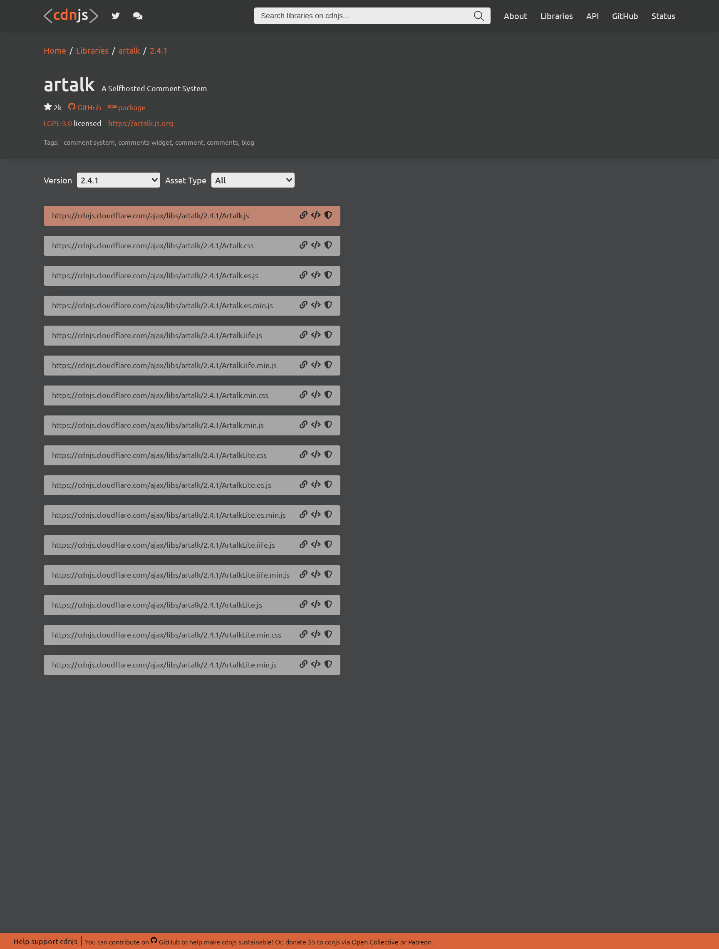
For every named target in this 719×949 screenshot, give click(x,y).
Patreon (419, 941)
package (131, 107)
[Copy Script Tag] (316, 215)
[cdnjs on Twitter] (116, 15)
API (592, 15)
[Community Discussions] (138, 15)
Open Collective (375, 941)
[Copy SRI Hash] (328, 215)
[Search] (479, 16)
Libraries (556, 15)
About (515, 15)
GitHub (625, 15)
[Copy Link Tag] (316, 245)
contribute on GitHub (144, 941)
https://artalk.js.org (140, 123)
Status (663, 15)
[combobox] (118, 180)
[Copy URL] (303, 215)
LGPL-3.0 (59, 123)
